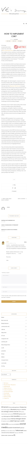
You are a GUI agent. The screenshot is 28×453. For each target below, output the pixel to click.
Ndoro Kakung (7, 395)
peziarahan (3, 350)
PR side (19, 41)
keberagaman (7, 416)
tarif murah (7, 430)
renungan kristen (4, 360)
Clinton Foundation (8, 389)
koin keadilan (15, 416)
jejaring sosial (22, 414)
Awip (7, 242)
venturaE (3, 432)
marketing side (4, 341)
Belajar (2, 317)
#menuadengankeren (13, 407)
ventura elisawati (10, 432)
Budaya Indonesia (4, 323)
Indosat (15, 414)
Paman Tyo (6, 398)
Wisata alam (4, 435)
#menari (4, 407)
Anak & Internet (21, 198)
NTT (2, 421)
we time (21, 432)
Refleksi (2, 357)
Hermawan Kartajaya (8, 391)
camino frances (13, 411)
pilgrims (19, 421)
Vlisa (15, 185)
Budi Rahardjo (7, 386)
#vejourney (23, 407)
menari (8, 419)
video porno (17, 432)
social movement (14, 428)
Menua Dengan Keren (5, 344)
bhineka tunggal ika (6, 409)
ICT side (3, 335)
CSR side (8, 41)
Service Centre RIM (11, 424)
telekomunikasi (12, 430)
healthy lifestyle (4, 414)
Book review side (4, 320)
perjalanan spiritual (6, 421)
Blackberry (14, 409)
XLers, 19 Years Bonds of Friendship (9, 225)
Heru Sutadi (6, 393)
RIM (7, 424)
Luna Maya (4, 419)
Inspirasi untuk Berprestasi (8, 220)
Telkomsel (19, 430)
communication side (5, 326)
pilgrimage (13, 421)
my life (14, 41)
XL (14, 435)
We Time (3, 366)
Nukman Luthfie (7, 396)
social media (3, 363)
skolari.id (17, 424)
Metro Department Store (7, 50)
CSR (14, 179)
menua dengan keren (18, 419)
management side (4, 338)
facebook (22, 411)
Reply (25, 242)
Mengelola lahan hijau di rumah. (9, 229)
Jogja (2, 416)
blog (18, 409)
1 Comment (14, 191)
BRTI (20, 409)
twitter (25, 430)
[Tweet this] (15, 188)
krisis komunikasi (23, 416)
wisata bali (10, 435)
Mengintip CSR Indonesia (15, 86)
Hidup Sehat (3, 332)
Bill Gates (6, 383)
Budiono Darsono (7, 388)
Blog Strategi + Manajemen (10, 384)
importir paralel (10, 414)
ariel (2, 409)
